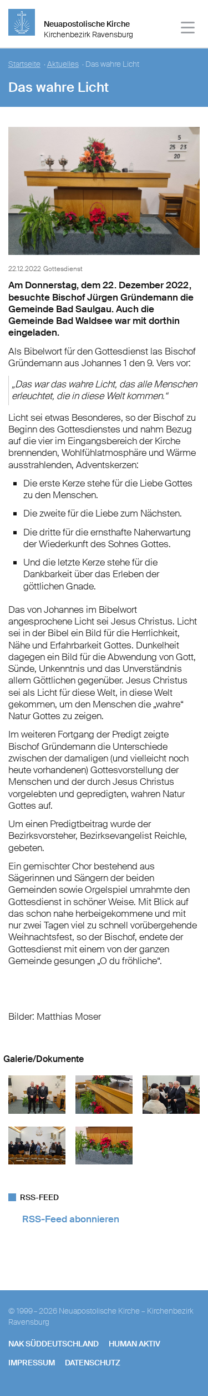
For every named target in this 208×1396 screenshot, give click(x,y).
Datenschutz (92, 1363)
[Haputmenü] (188, 29)
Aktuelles (63, 64)
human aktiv (134, 1344)
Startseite (24, 64)
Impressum (31, 1363)
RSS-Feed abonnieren (70, 1219)
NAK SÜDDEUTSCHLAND (53, 1344)
